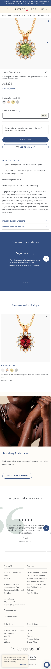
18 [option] (8, 102)
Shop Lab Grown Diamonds (36, 584)
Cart (47, 9)
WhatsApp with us (10, 602)
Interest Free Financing (13, 226)
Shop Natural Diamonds (35, 581)
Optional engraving (10, 111)
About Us (7, 636)
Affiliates (7, 642)
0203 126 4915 (9, 599)
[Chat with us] (47, 665)
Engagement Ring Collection (37, 572)
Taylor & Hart (25, 9)
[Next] (46, 259)
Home (4, 15)
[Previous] (5, 259)
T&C (28, 633)
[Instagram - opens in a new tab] (25, 649)
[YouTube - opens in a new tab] (38, 649)
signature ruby (30, 260)
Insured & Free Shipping (13, 220)
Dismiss (23, 665)
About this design (10, 160)
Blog (5, 639)
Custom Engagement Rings (36, 575)
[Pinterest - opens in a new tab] (19, 649)
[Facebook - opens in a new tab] (13, 649)
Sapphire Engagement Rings (37, 578)
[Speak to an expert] (42, 9)
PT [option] (4, 102)
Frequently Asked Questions (14, 630)
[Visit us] (8, 9)
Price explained (8, 88)
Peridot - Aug (36, 15)
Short (27, 15)
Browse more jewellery (17, 476)
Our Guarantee (9, 633)
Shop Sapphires (32, 593)
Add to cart (25, 140)
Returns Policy (32, 642)
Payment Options (33, 639)
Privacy (29, 630)
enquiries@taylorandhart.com (14, 605)
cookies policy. (11, 662)
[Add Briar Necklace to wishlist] (46, 72)
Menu (3, 9)
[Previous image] (4, 338)
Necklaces (20, 15)
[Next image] (47, 43)
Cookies (29, 636)
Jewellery (11, 15)
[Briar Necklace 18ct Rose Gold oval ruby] (25, 348)
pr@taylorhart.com (10, 616)
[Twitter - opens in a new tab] (32, 649)
